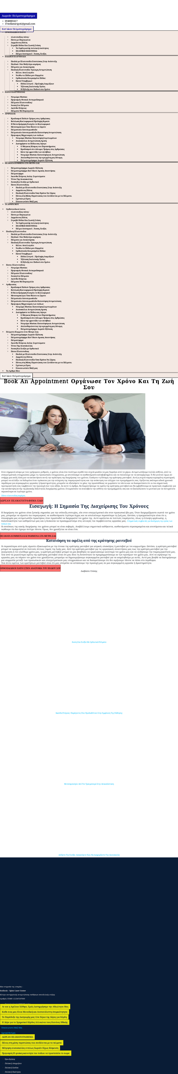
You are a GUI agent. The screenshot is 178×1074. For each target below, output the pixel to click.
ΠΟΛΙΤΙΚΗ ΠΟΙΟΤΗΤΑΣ (26, 51)
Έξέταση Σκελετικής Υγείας (33, 86)
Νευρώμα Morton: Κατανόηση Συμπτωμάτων (36, 138)
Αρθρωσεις (10, 113)
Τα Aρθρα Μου (12, 204)
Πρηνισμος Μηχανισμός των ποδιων (27, 135)
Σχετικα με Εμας (23, 198)
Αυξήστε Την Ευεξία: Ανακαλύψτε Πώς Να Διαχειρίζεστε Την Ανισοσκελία (89, 855)
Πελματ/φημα (17, 173)
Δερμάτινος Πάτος (19, 42)
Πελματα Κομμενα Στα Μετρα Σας (22, 163)
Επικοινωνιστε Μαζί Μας (11, 1027)
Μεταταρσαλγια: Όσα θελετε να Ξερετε (28, 127)
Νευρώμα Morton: (19, 97)
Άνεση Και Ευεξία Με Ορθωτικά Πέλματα (89, 642)
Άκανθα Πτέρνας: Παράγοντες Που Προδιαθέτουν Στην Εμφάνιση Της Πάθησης (89, 713)
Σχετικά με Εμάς (8, 1033)
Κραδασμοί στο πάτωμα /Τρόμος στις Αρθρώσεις (42, 149)
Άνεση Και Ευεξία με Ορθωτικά (25, 182)
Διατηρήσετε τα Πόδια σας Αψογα (31, 143)
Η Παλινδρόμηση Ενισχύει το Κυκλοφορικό (30, 124)
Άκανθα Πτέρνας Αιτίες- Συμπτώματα (28, 176)
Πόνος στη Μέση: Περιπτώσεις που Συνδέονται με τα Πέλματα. (44, 196)
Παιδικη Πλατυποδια (15, 56)
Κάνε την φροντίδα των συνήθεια (35, 152)
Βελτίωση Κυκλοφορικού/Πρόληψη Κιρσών (30, 121)
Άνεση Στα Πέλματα (20, 105)
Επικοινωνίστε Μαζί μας (27, 201)
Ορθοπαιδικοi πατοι (15, 32)
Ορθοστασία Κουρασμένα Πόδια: (31, 78)
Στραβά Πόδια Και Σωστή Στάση (25, 45)
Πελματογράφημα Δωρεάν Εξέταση (37, 160)
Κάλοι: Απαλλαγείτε (25, 72)
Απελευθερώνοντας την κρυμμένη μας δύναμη (41, 157)
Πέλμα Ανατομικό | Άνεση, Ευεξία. (31, 53)
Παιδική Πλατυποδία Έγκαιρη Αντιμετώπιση (31, 69)
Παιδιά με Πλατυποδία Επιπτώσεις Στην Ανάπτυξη (34, 61)
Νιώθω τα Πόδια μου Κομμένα (29, 75)
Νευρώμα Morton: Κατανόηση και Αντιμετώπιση (43, 154)
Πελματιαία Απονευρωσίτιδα (24, 129)
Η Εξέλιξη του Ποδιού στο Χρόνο (35, 89)
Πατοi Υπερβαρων (24, 81)
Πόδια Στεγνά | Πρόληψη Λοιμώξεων (37, 83)
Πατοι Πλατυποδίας (15, 92)
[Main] (14, 10)
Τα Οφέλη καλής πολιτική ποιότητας (32, 48)
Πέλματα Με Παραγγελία (22, 111)
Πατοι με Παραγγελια (21, 39)
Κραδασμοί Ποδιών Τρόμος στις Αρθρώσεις (30, 118)
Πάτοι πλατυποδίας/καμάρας (13, 495)
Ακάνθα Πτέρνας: (19, 108)
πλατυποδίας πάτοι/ (20, 37)
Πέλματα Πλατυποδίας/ (21, 102)
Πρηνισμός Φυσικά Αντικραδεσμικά (27, 99)
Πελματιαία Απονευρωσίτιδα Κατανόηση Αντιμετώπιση (36, 132)
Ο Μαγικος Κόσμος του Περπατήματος (38, 146)
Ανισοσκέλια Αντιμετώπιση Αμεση (31, 140)
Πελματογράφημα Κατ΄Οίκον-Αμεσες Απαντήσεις (33, 170)
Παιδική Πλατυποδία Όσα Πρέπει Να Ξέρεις (35, 193)
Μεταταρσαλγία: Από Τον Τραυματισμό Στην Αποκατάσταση (89, 784)
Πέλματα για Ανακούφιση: (23, 67)
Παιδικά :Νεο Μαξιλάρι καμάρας (26, 64)
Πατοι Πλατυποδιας (20, 184)
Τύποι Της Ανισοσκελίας (22, 179)
